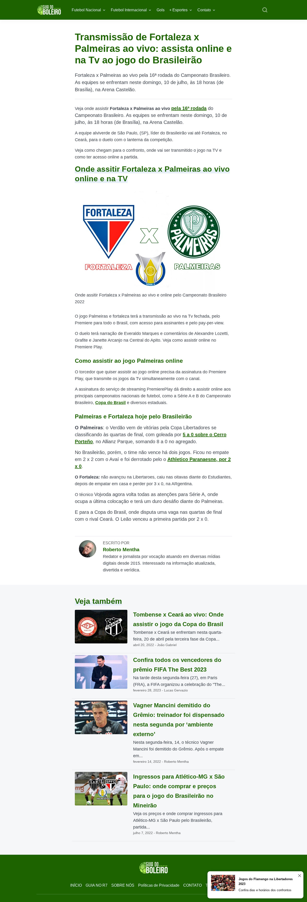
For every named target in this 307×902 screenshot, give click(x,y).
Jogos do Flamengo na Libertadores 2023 (266, 881)
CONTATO (192, 885)
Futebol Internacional (129, 10)
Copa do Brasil (110, 402)
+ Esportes (178, 10)
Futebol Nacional (86, 10)
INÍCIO (76, 885)
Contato (204, 10)
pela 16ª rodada (189, 108)
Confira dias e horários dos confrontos (265, 890)
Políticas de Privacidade (158, 885)
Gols (161, 10)
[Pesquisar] (265, 10)
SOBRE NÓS (122, 885)
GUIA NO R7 (96, 885)
